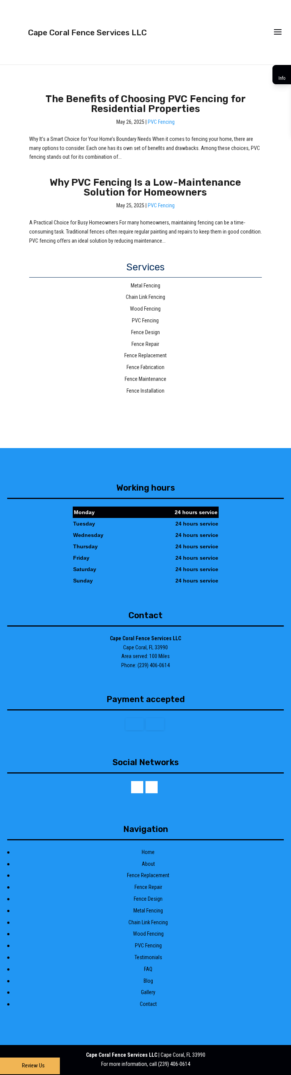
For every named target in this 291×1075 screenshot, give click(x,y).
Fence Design (148, 899)
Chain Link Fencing (148, 922)
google (137, 787)
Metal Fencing (148, 911)
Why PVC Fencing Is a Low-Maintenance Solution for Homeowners (145, 187)
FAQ (148, 969)
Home (148, 852)
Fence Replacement (148, 875)
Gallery (148, 992)
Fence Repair (148, 887)
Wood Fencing (148, 934)
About (148, 864)
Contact (148, 1004)
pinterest (152, 787)
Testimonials (148, 957)
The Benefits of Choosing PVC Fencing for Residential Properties (145, 104)
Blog (148, 981)
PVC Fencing (161, 122)
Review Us (33, 1065)
